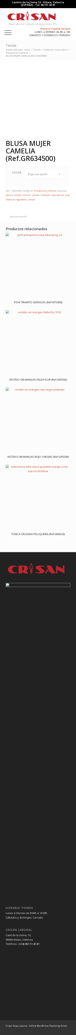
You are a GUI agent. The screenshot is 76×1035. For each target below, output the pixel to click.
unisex (31, 199)
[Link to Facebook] (55, 1030)
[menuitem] (4, 16)
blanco (9, 194)
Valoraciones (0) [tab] (18, 216)
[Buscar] (4, 16)
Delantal (45, 194)
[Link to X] (67, 1030)
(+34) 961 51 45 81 (29, 944)
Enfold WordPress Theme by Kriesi (48, 1025)
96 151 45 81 (48, 5)
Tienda (11, 45)
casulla (35, 194)
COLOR (16, 172)
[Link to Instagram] (61, 1030)
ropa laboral (57, 194)
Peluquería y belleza (45, 190)
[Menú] (6, 32)
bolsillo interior (22, 194)
